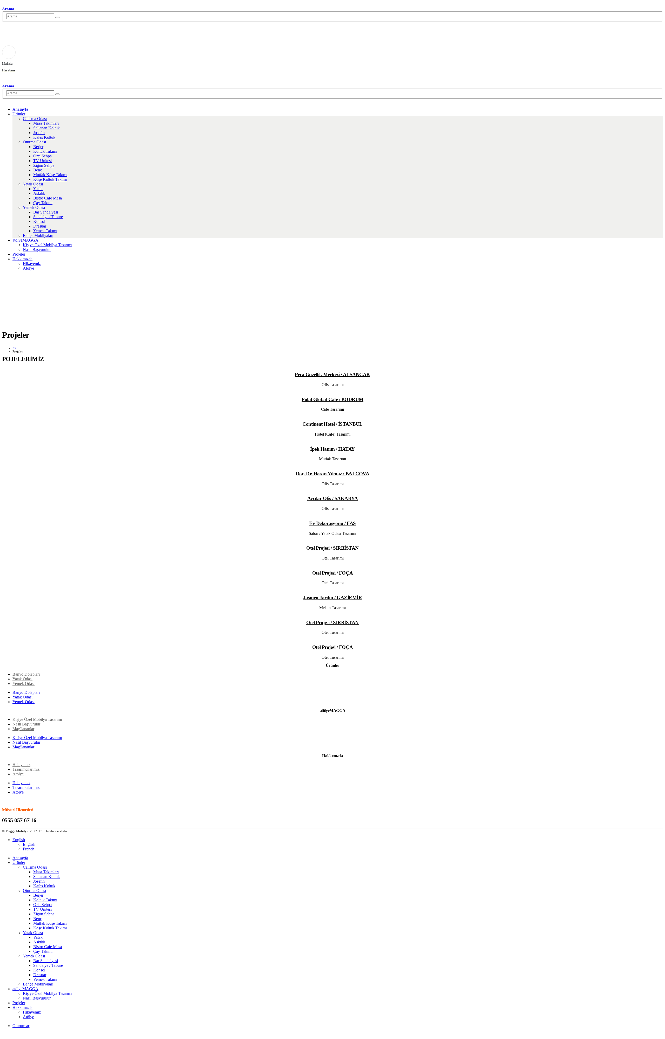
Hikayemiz (32, 263)
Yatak (38, 189)
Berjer (38, 146)
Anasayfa (20, 109)
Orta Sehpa (42, 156)
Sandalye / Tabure (48, 217)
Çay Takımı (42, 203)
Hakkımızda (22, 259)
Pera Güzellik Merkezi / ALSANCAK (332, 374)
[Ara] (57, 17)
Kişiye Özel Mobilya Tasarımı (47, 245)
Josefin (39, 132)
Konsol (39, 221)
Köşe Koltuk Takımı (50, 179)
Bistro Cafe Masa (47, 198)
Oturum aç (21, 1025)
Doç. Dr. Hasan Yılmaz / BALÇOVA (332, 473)
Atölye (28, 268)
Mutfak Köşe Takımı (50, 174)
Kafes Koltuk (44, 137)
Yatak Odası (33, 184)
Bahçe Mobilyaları (38, 235)
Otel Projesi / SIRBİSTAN (332, 548)
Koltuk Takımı (45, 151)
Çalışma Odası (35, 118)
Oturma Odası (34, 142)
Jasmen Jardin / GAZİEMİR (332, 597)
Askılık (39, 193)
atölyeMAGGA (25, 240)
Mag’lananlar (23, 729)
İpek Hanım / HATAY (332, 449)
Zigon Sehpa (43, 165)
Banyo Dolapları (26, 674)
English (18, 839)
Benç (37, 170)
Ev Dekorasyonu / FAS (332, 523)
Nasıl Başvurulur (37, 249)
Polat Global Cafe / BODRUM (332, 399)
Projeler (18, 254)
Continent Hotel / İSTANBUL (332, 424)
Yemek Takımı (45, 231)
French (28, 849)
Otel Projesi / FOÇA (332, 573)
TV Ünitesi (42, 160)
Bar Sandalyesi (45, 212)
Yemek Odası (34, 207)
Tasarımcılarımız (25, 769)
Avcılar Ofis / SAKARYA (332, 498)
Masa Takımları (46, 123)
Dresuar (39, 226)
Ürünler (18, 114)
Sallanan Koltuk (46, 128)
